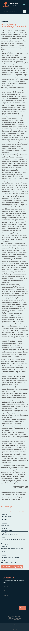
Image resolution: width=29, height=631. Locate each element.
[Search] (24, 11)
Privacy (16, 624)
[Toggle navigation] (24, 5)
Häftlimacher (20, 629)
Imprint (12, 624)
